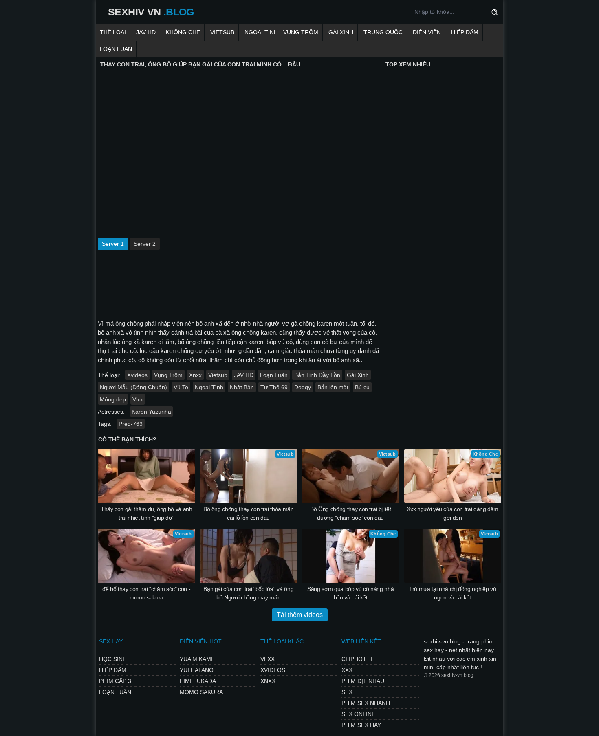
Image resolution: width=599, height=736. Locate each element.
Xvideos (137, 375)
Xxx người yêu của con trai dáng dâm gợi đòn (452, 513)
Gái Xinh (340, 32)
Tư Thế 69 (274, 387)
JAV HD (146, 32)
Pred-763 (131, 424)
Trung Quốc (383, 32)
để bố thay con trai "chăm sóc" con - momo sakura (146, 593)
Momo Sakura (201, 692)
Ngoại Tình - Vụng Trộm (281, 32)
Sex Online (358, 714)
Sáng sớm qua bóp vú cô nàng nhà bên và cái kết (350, 593)
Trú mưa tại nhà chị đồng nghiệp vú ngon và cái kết (452, 593)
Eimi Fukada (198, 681)
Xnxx (195, 375)
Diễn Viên (427, 32)
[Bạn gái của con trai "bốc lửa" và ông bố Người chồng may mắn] (248, 556)
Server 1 (113, 243)
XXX (346, 670)
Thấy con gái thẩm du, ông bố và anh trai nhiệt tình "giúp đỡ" (146, 513)
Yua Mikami (196, 659)
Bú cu (362, 387)
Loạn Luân (116, 49)
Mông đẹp (113, 399)
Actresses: (111, 411)
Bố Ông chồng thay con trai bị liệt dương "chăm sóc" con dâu (350, 513)
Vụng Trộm (168, 375)
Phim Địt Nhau (362, 681)
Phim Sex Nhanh (365, 703)
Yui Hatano (197, 670)
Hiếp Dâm (464, 32)
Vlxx (137, 399)
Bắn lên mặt (332, 387)
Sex (346, 692)
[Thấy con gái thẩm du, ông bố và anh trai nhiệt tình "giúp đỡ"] (146, 476)
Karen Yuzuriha (151, 411)
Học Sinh (113, 659)
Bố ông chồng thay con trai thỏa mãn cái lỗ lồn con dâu (248, 513)
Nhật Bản (242, 387)
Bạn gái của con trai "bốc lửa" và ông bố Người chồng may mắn (248, 593)
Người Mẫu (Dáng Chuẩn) (133, 387)
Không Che (183, 32)
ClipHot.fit (358, 659)
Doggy (302, 387)
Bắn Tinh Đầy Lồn (317, 375)
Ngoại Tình (209, 387)
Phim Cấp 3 (115, 681)
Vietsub (222, 32)
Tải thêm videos (300, 614)
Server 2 (145, 243)
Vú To (181, 387)
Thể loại (113, 32)
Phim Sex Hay (361, 725)
